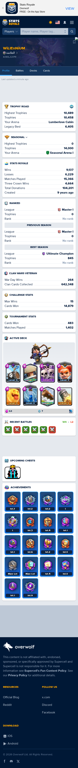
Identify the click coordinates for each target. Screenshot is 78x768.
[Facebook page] (4, 761)
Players (9, 31)
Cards (46, 70)
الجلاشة (10, 52)
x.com (46, 697)
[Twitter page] (18, 761)
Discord (47, 705)
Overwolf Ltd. (20, 754)
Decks (33, 70)
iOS (9, 736)
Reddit (7, 705)
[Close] (3, 8)
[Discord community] (11, 761)
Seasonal (18, 137)
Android (12, 743)
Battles (20, 70)
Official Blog (11, 697)
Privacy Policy (17, 675)
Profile (6, 70)
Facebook (48, 712)
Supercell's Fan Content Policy (45, 671)
